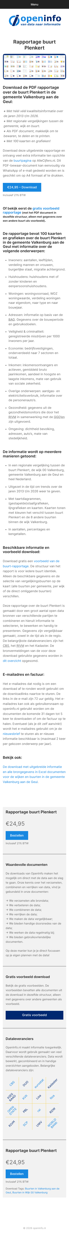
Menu (34, 4)
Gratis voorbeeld (34, 1015)
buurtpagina (22, 161)
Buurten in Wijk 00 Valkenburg (30, 1192)
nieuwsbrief (11, 734)
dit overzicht (12, 661)
